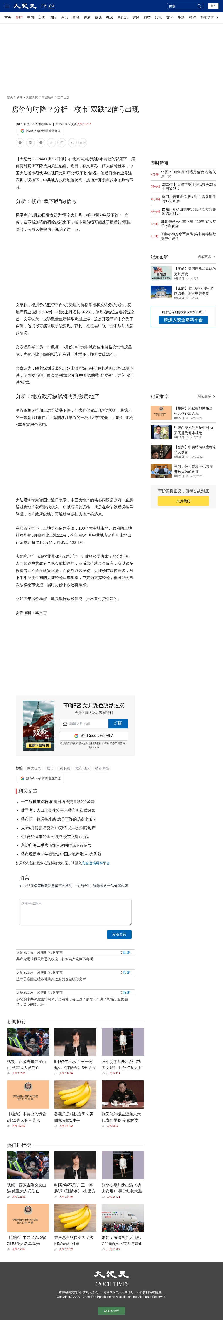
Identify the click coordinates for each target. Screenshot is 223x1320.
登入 (213, 5)
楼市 (50, 768)
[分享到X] (41, 143)
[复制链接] (51, 142)
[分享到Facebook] (20, 143)
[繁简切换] (82, 143)
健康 (98, 17)
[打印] (61, 143)
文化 (169, 17)
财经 (135, 17)
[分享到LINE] (30, 143)
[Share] (9, 1073)
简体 (51, 5)
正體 (44, 6)
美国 (41, 17)
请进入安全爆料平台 (183, 319)
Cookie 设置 (111, 1311)
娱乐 (158, 17)
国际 (53, 17)
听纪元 (123, 17)
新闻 (20, 97)
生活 (181, 17)
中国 (30, 17)
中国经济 (48, 97)
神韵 (192, 17)
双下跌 (64, 768)
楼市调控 (102, 768)
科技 (147, 17)
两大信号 (34, 768)
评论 (64, 17)
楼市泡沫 (83, 768)
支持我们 (183, 501)
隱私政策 (94, 747)
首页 (7, 17)
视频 (109, 17)
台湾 (75, 17)
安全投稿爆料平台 (96, 863)
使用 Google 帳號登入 (97, 735)
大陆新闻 (32, 97)
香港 (87, 17)
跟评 (126, 952)
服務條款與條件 (116, 743)
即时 (19, 17)
